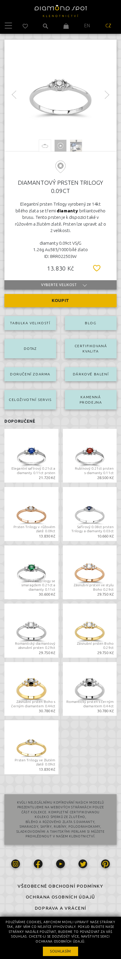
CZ (108, 25)
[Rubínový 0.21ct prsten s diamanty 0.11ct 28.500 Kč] (90, 455)
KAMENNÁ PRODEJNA (91, 399)
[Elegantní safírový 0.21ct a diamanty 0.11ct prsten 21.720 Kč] (31, 455)
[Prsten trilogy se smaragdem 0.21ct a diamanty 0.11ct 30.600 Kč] (31, 571)
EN (87, 25)
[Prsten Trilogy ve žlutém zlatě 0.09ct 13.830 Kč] (31, 746)
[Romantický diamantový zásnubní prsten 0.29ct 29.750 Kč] (31, 630)
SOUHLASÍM (60, 951)
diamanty (68, 210)
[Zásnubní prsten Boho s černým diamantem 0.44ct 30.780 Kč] (31, 688)
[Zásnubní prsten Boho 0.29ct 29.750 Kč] (90, 630)
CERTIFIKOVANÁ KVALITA (91, 348)
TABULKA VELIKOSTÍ (30, 323)
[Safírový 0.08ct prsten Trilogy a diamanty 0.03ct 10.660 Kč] (90, 513)
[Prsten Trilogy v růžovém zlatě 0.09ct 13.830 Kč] (31, 513)
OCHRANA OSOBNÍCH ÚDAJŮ (60, 896)
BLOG (90, 323)
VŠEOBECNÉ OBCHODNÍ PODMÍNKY (60, 886)
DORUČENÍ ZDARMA (30, 374)
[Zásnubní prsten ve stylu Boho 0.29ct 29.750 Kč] (90, 571)
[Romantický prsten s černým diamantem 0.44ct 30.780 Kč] (90, 688)
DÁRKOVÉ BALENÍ (91, 374)
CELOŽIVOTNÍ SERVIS (30, 400)
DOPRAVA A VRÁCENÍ (60, 908)
